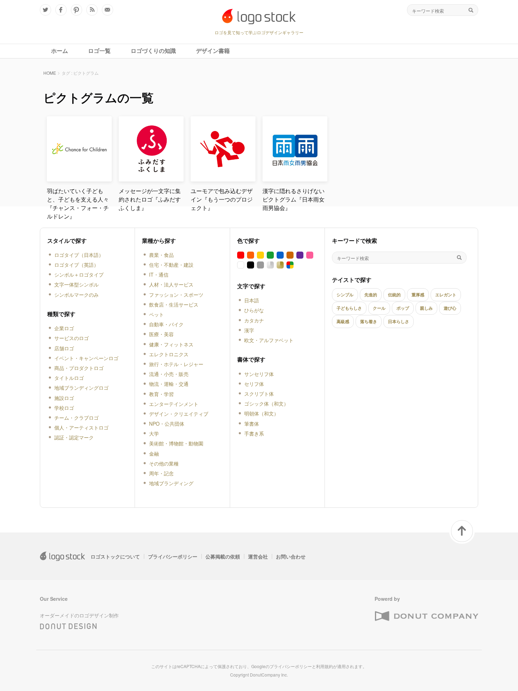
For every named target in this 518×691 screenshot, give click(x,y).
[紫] (300, 255)
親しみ (426, 308)
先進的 (370, 294)
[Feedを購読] (92, 10)
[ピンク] (310, 255)
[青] (280, 255)
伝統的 (394, 294)
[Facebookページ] (61, 10)
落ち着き (368, 321)
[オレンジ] (250, 255)
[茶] (290, 255)
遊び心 (450, 308)
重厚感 (418, 294)
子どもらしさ (349, 308)
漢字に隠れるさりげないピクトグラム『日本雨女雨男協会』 (294, 199)
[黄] (260, 255)
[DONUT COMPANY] (426, 616)
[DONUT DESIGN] (68, 624)
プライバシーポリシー (172, 556)
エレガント (445, 294)
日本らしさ (398, 321)
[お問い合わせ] (107, 10)
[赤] (241, 255)
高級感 (343, 321)
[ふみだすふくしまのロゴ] (151, 178)
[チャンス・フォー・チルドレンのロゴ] (79, 178)
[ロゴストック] (259, 16)
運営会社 (258, 556)
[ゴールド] (280, 265)
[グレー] (260, 265)
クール (379, 308)
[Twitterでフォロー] (45, 10)
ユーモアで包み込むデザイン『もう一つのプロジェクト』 (222, 199)
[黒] (250, 265)
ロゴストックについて (115, 556)
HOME (49, 73)
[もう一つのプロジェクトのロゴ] (223, 178)
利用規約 (324, 666)
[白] (241, 265)
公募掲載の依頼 (222, 556)
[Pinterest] (76, 10)
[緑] (270, 255)
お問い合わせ (291, 556)
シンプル (345, 294)
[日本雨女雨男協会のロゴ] (295, 178)
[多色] (290, 265)
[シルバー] (270, 265)
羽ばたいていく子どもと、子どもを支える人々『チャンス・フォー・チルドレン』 (78, 203)
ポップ (402, 308)
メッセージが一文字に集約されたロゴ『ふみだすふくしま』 (150, 199)
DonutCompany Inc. (269, 675)
